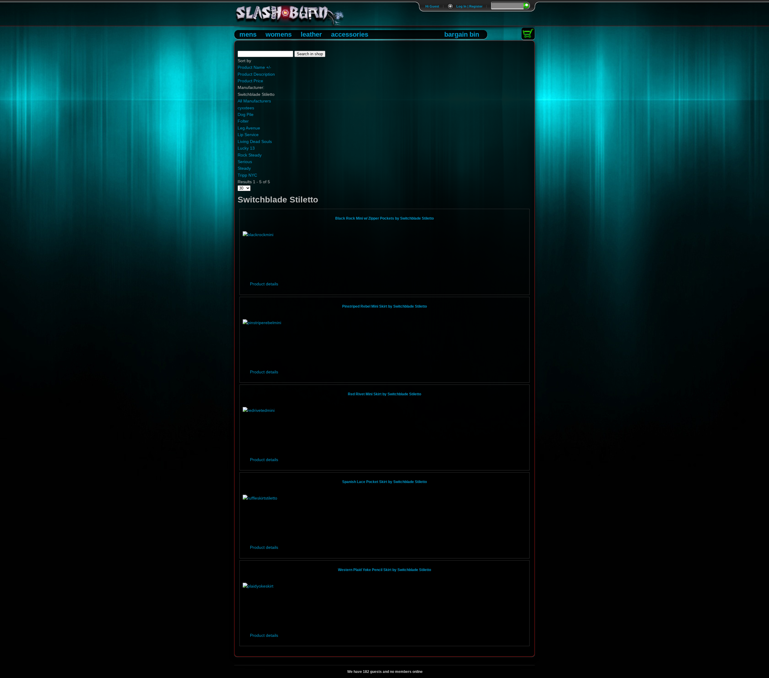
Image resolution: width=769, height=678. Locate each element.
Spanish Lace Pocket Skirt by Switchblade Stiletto (384, 482)
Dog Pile (246, 114)
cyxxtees (246, 107)
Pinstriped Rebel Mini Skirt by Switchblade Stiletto (384, 306)
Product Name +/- (254, 67)
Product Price (250, 80)
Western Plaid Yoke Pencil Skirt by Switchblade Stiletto (384, 570)
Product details (264, 283)
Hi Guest (432, 6)
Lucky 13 (246, 148)
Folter (243, 121)
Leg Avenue (249, 128)
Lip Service (248, 134)
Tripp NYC (247, 175)
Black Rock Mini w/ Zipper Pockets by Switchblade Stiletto (384, 218)
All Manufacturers (254, 101)
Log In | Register (469, 6)
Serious (245, 161)
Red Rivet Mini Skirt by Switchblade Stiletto (384, 394)
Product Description (256, 74)
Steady (244, 168)
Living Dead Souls (255, 141)
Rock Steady (250, 155)
